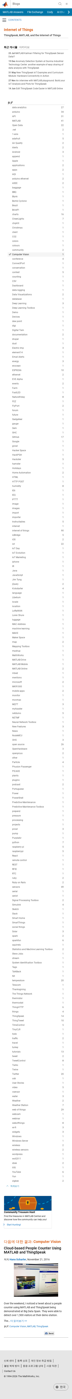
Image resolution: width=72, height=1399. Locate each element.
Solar (38, 931)
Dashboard (38, 285)
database (38, 299)
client (38, 232)
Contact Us (10, 1371)
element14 (38, 352)
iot (38, 544)
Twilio (38, 1065)
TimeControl (38, 1025)
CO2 (38, 236)
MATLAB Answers (12, 12)
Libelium (38, 597)
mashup (38, 651)
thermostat (38, 1002)
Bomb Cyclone (38, 201)
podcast (38, 784)
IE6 (38, 490)
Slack (38, 913)
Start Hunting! (14, 1224)
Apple (38, 161)
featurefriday (38, 397)
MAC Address (38, 624)
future (38, 415)
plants (38, 775)
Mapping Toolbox (38, 646)
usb (38, 1078)
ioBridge (38, 535)
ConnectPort (38, 263)
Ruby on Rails (38, 882)
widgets (38, 1132)
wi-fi (38, 1127)
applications (38, 165)
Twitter (38, 1074)
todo (38, 1034)
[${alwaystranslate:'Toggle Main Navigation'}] (67, 4)
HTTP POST (38, 481)
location (38, 606)
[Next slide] (65, 12)
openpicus (38, 753)
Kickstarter (38, 588)
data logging (38, 290)
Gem (38, 428)
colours (38, 245)
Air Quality (38, 143)
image (38, 504)
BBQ (38, 192)
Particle (38, 762)
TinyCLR (38, 1029)
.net (38, 129)
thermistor (38, 998)
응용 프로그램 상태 (33, 1365)
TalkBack (38, 971)
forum (38, 410)
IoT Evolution (38, 553)
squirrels (38, 945)
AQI (38, 174)
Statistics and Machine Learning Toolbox (38, 949)
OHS (38, 740)
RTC (38, 873)
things (38, 1011)
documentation (38, 334)
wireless (38, 1145)
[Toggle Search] (60, 4)
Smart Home (38, 918)
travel (38, 1043)
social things (38, 927)
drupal (38, 339)
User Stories (38, 1083)
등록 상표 (22, 1360)
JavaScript (38, 575)
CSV (38, 281)
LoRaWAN (38, 610)
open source (38, 744)
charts (38, 214)
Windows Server (38, 1141)
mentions (38, 677)
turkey (38, 1047)
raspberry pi (38, 847)
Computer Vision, (18, 1326)
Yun (38, 1176)
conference (38, 259)
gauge (38, 423)
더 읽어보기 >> (18, 1320)
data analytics (38, 107)
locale (38, 602)
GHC (38, 432)
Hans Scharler (18, 1259)
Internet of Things (18, 29)
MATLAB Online (38, 668)
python (38, 842)
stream (38, 958)
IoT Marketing (38, 557)
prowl (38, 829)
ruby (38, 878)
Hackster (38, 459)
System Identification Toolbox (38, 962)
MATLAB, (31, 1326)
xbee (38, 1163)
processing (38, 820)
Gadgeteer (38, 419)
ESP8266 (38, 370)
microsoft (38, 682)
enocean (38, 366)
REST (38, 864)
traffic (38, 1038)
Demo (38, 312)
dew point (38, 321)
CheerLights (38, 219)
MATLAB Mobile (38, 664)
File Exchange (35, 12)
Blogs (16, 3)
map (38, 642)
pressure (38, 815)
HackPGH (38, 455)
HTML (38, 477)
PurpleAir (38, 838)
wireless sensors (38, 1149)
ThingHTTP (38, 1007)
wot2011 (38, 1158)
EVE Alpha (38, 379)
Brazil (38, 205)
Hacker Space (38, 450)
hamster (38, 463)
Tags (38, 967)
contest (38, 272)
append (38, 156)
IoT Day (38, 548)
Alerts (38, 147)
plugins (38, 780)
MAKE (38, 633)
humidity (38, 486)
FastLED (38, 392)
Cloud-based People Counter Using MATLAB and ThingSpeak (32, 1250)
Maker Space (38, 637)
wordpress (38, 1154)
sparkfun (38, 940)
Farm (38, 388)
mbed (38, 673)
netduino (38, 713)
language (38, 593)
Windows (38, 1136)
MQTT (38, 704)
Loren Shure (38, 615)
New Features (38, 726)
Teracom (38, 985)
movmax (38, 700)
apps (38, 170)
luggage (38, 619)
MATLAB (38, 121)
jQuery (38, 584)
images (38, 508)
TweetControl (38, 1060)
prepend (38, 811)
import (38, 512)
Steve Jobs (38, 953)
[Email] (49, 1333)
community (38, 250)
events (38, 383)
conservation (38, 268)
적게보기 (14, 1186)
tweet (38, 1056)
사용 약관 (52, 1365)
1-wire (38, 134)
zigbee (38, 1181)
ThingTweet (38, 1020)
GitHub (38, 437)
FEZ (38, 401)
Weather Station (38, 1105)
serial (38, 891)
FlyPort (38, 406)
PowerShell (38, 798)
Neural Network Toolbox (38, 722)
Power (38, 793)
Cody (50, 12)
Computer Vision (38, 254)
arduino (38, 112)
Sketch (38, 909)
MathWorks (38, 655)
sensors (38, 887)
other (38, 757)
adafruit (38, 138)
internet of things (38, 530)
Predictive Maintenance (38, 802)
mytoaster (38, 708)
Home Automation (38, 472)
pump (38, 833)
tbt (38, 976)
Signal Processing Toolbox (38, 900)
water (38, 1096)
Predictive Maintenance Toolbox (38, 806)
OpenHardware (38, 749)
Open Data (38, 125)
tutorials (38, 1051)
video (38, 1087)
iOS (38, 539)
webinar (38, 1118)
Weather (38, 1100)
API (38, 116)
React (38, 855)
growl (38, 446)
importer (38, 517)
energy (38, 361)
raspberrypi (38, 851)
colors (38, 241)
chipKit (38, 223)
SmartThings (38, 922)
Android (38, 152)
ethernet (38, 374)
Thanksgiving (38, 989)
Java (38, 570)
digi (38, 325)
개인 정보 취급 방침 (41, 1360)
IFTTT (38, 499)
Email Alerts (38, 357)
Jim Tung (38, 579)
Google (38, 441)
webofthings (38, 1123)
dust (38, 343)
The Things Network (38, 994)
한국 (62, 1387)
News (38, 731)
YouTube (38, 1172)
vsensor (38, 1092)
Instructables (38, 521)
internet (38, 526)
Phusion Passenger (38, 766)
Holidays (38, 468)
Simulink (38, 904)
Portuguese (38, 789)
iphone (38, 561)
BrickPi (38, 210)
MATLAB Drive (38, 659)
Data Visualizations (38, 294)
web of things (38, 1109)
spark (38, 936)
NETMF (38, 717)
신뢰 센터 (9, 1360)
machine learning (38, 628)
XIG (38, 1167)
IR (38, 566)
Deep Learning (38, 303)
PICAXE (38, 771)
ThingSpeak (38, 1016)
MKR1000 (38, 686)
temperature (38, 980)
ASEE (38, 183)
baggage (38, 187)
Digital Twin (38, 330)
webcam (38, 1114)
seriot (38, 896)
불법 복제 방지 (12, 1365)
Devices (38, 317)
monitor (38, 695)
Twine (38, 1069)
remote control (38, 860)
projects (38, 824)
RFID (38, 869)
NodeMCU (38, 735)
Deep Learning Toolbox (38, 308)
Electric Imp (38, 348)
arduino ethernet (38, 178)
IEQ (38, 495)
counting (38, 276)
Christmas (38, 227)
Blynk (38, 196)
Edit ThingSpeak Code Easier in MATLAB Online (39, 88)
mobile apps (38, 691)
